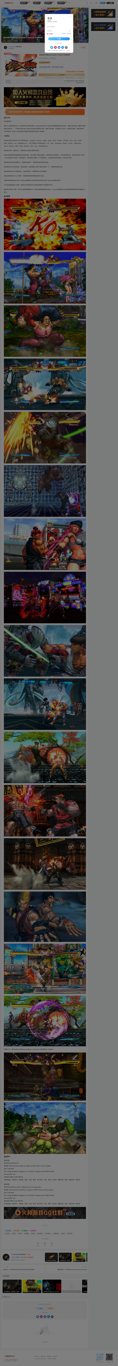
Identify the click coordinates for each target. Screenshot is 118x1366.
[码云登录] (55, 47)
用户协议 (63, 50)
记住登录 (50, 34)
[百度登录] (59, 47)
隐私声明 (68, 50)
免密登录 (69, 33)
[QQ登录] (51, 47)
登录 (59, 39)
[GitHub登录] (66, 47)
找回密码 (63, 33)
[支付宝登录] (62, 47)
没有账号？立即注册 (52, 21)
